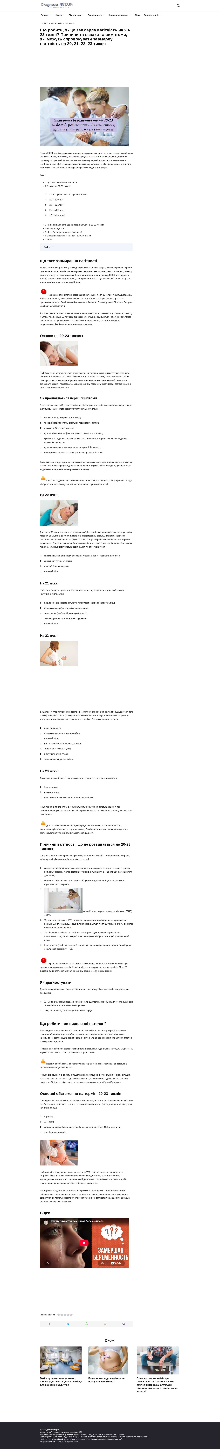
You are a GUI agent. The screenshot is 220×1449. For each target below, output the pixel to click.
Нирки (59, 15)
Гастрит (45, 15)
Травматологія (151, 15)
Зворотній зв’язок (47, 1441)
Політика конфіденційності (68, 1441)
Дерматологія (95, 15)
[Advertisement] (86, 66)
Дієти (137, 15)
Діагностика (75, 15)
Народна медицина (118, 15)
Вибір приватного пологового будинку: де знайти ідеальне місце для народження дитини (61, 1381)
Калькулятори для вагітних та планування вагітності (106, 1380)
